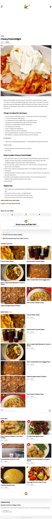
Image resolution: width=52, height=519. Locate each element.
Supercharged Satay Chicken (10, 306)
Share (2, 47)
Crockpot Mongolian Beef (35, 436)
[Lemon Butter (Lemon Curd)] (13, 451)
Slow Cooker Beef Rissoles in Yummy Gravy (13, 283)
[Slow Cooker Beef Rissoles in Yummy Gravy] (13, 272)
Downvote (39, 214)
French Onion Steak (7, 261)
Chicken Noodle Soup (8, 485)
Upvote (12, 214)
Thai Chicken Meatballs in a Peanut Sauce (38, 460)
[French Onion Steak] (13, 253)
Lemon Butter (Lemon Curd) (10, 459)
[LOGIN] (50, 6)
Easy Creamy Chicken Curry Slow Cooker (12, 437)
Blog (2, 259)
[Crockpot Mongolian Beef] (39, 428)
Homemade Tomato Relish (35, 261)
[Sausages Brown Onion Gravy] (39, 474)
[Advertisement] (26, 25)
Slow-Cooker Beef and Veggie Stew (38, 280)
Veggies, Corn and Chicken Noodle (10, 203)
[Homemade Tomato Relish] (39, 253)
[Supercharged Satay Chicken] (13, 295)
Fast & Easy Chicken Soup (35, 303)
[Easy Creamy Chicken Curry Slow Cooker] (13, 428)
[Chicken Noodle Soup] (13, 475)
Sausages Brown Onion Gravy (36, 482)
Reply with (50, 411)
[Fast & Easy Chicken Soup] (39, 294)
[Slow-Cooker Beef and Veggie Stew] (39, 271)
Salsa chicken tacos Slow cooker (10, 200)
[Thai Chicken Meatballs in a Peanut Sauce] (39, 451)
